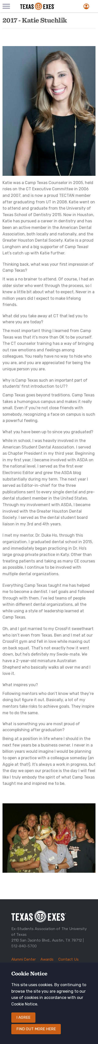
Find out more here (36, 1029)
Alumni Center (23, 959)
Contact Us (68, 959)
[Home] (43, 6)
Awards (47, 959)
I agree (23, 1017)
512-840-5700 (24, 946)
